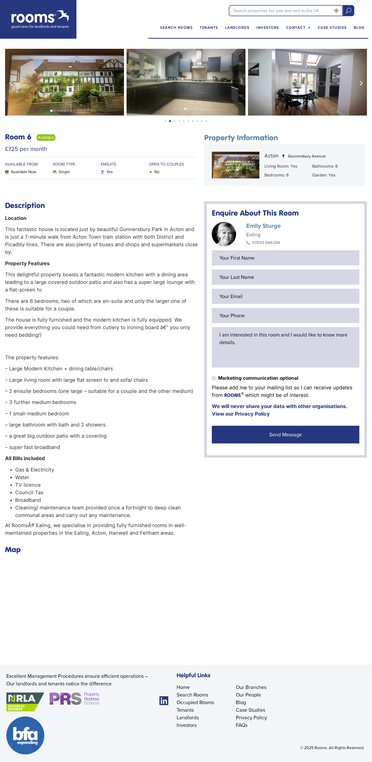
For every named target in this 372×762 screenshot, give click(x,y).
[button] (11, 83)
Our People (248, 695)
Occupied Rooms (195, 702)
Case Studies (332, 27)
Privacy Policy (252, 414)
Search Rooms (176, 27)
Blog (359, 27)
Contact (296, 27)
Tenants (209, 27)
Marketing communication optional (258, 377)
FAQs (241, 725)
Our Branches (251, 687)
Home (183, 687)
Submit (348, 10)
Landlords (237, 27)
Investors (267, 27)
